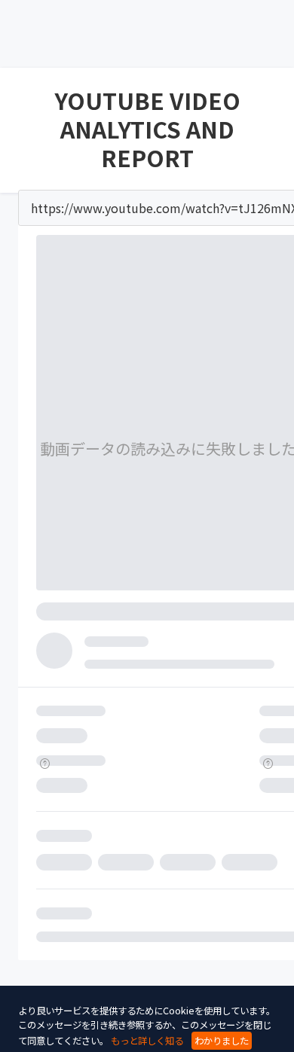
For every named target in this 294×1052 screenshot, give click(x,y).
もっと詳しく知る (147, 1040)
